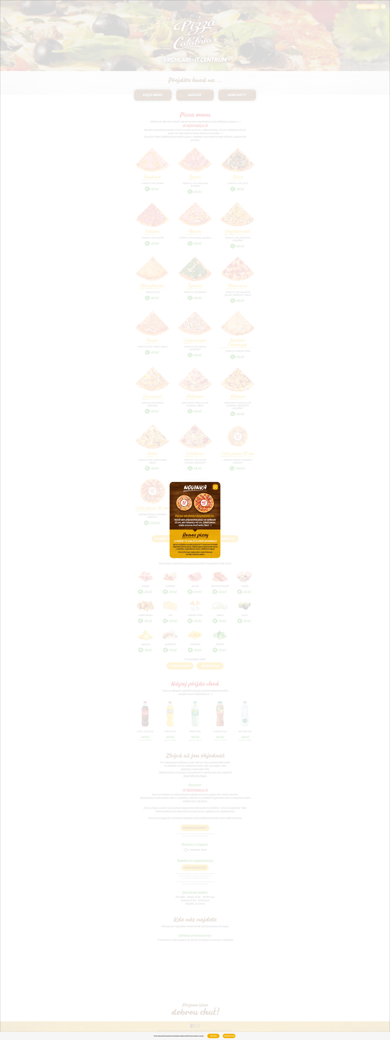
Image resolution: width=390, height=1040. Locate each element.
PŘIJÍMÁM (213, 1036)
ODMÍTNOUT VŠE (229, 1036)
